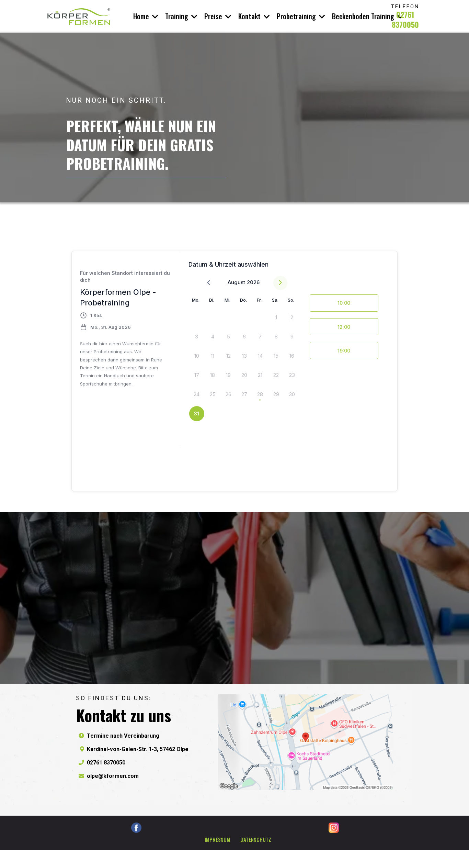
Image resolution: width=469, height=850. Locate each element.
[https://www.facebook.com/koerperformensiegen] (136, 828)
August (236, 282)
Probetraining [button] (297, 16)
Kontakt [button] (250, 16)
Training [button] (177, 16)
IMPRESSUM (217, 839)
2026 (253, 282)
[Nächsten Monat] (280, 283)
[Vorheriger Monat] (209, 283)
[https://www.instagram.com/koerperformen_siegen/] (333, 828)
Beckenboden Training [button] (364, 16)
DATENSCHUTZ (255, 839)
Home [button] (142, 16)
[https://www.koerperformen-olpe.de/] (78, 16)
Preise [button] (214, 16)
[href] (305, 742)
